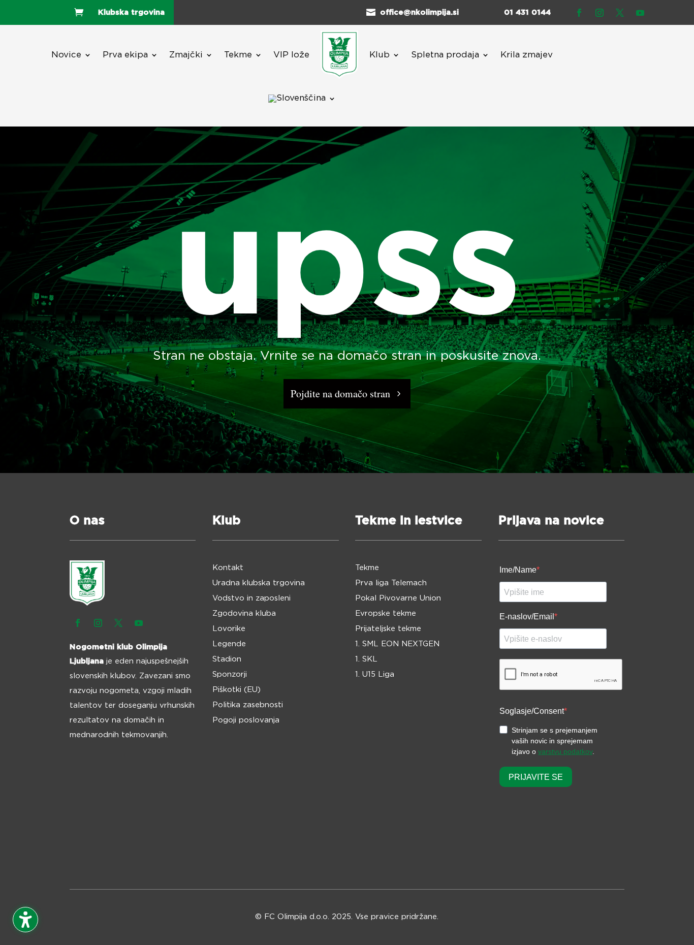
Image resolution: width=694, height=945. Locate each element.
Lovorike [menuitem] (228, 629)
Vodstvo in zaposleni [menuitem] (251, 598)
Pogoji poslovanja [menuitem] (245, 720)
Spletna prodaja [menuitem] (445, 54)
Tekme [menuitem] (238, 54)
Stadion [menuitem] (226, 659)
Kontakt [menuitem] (227, 568)
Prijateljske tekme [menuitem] (388, 629)
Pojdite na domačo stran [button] (340, 393)
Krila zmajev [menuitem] (526, 54)
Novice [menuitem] (66, 54)
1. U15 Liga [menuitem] (374, 674)
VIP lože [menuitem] (291, 54)
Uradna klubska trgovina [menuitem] (258, 583)
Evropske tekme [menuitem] (385, 613)
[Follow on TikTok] (660, 13)
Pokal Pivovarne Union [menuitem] (398, 598)
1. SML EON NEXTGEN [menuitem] (397, 644)
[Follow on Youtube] (640, 13)
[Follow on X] (620, 13)
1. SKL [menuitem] (366, 659)
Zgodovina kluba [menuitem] (244, 613)
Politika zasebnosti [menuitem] (247, 705)
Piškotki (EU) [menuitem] (236, 690)
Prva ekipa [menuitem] (125, 54)
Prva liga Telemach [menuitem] (391, 583)
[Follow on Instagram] (599, 13)
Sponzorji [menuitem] (229, 674)
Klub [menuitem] (379, 54)
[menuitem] (340, 54)
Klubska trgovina (131, 12)
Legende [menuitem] (229, 644)
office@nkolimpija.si (419, 12)
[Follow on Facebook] (579, 13)
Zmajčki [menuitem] (186, 54)
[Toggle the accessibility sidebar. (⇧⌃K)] (25, 919)
